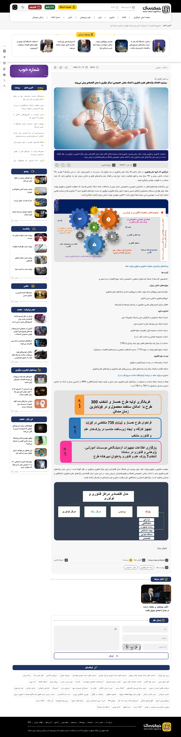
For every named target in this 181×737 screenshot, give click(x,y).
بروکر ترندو (54, 681)
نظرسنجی (64, 722)
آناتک (164, 67)
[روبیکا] (4, 75)
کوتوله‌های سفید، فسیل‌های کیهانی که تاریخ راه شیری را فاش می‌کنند (22, 428)
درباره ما (109, 722)
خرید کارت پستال (150, 694)
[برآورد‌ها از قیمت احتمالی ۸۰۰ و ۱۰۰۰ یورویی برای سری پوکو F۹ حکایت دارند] (41, 464)
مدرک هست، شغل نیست (23, 200)
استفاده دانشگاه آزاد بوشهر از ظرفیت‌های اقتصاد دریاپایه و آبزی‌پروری (27, 44)
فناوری (158, 67)
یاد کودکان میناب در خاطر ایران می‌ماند (23, 179)
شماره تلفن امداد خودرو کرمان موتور (142, 675)
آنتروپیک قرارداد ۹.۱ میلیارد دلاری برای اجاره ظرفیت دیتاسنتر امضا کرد (135, 25)
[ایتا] (4, 69)
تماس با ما (99, 722)
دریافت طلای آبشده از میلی (159, 688)
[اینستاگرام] (4, 51)
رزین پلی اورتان (163, 675)
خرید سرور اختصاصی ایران (95, 700)
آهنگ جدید (120, 688)
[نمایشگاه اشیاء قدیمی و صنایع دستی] (41, 294)
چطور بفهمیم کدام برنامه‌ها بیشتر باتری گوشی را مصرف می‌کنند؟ (22, 441)
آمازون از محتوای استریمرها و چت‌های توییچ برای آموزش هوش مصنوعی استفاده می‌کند (22, 331)
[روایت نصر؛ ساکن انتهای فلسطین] (41, 260)
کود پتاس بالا (38, 675)
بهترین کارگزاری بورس (80, 694)
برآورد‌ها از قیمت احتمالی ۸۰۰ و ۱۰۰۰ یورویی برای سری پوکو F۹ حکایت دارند (22, 464)
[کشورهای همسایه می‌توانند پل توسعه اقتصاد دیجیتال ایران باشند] (41, 379)
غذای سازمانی (164, 694)
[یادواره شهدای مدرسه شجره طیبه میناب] (41, 214)
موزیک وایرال (64, 675)
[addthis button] (113, 165)
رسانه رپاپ (27, 675)
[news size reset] (63, 165)
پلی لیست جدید (66, 681)
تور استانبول (18, 688)
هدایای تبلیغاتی (43, 688)
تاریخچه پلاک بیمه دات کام (128, 700)
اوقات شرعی (38, 722)
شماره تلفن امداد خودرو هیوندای (84, 675)
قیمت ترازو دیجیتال (113, 681)
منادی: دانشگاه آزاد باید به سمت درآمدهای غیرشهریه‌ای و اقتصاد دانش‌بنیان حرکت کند (139, 45)
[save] (60, 67)
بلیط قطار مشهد (77, 700)
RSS (29, 722)
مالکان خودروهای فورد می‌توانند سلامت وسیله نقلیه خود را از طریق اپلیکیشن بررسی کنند (22, 355)
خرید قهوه (126, 706)
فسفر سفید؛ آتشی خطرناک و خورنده (22, 191)
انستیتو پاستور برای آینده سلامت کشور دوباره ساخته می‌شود (65, 44)
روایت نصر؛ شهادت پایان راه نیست (22, 237)
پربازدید (40, 87)
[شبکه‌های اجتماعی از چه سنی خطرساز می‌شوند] (41, 343)
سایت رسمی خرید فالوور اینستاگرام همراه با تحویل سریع (34, 694)
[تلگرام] (4, 57)
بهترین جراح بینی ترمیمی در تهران (157, 706)
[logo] (156, 9)
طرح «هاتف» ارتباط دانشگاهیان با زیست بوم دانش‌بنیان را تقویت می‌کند (28, 107)
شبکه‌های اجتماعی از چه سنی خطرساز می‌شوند (21, 342)
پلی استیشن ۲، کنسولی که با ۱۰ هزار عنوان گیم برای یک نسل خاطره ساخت (22, 392)
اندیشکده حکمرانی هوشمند (93, 681)
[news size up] (57, 165)
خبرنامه (90, 722)
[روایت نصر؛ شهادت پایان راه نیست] (41, 237)
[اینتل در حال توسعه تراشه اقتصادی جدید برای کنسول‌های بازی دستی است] (41, 318)
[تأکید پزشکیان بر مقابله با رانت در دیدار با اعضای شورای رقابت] (156, 594)
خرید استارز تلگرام (105, 688)
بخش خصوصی (130, 567)
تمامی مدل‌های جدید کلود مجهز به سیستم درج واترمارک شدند (23, 404)
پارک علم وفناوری (146, 567)
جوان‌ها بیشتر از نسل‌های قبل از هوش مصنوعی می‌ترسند (28, 153)
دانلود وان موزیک (103, 706)
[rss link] (4, 86)
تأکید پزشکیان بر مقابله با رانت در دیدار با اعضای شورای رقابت (156, 608)
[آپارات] (4, 63)
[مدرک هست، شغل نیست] (41, 202)
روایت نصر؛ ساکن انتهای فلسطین (23, 259)
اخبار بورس (116, 706)
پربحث (17, 87)
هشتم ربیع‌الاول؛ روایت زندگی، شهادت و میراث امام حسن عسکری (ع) (102, 44)
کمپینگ (55, 688)
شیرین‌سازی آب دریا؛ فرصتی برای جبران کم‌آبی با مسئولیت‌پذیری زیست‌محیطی (28, 134)
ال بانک (50, 700)
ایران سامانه (32, 730)
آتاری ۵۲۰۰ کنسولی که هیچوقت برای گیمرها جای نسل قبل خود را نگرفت (28, 162)
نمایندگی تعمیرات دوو (80, 688)
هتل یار (93, 688)
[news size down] (69, 165)
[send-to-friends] (66, 67)
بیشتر (16, 220)
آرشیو (56, 722)
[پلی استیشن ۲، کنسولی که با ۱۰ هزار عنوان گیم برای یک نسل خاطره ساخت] (41, 391)
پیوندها (82, 722)
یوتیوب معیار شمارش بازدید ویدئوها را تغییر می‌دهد (28, 125)
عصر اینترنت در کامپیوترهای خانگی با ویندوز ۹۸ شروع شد (28, 116)
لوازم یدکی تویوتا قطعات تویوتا (129, 694)
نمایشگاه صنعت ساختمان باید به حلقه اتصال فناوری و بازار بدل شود (28, 98)
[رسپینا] (29, 71)
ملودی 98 (111, 700)
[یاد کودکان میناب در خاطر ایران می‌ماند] (41, 180)
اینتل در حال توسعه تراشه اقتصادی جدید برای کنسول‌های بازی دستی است (22, 319)
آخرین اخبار (28, 87)
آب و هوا (49, 722)
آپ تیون (32, 681)
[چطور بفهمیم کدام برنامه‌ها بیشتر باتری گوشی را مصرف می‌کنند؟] (41, 440)
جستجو (74, 722)
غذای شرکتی (30, 688)
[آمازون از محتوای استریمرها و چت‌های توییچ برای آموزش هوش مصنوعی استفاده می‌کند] (41, 331)
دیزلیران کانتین (51, 675)
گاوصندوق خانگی (147, 700)
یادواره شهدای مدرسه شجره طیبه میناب (22, 213)
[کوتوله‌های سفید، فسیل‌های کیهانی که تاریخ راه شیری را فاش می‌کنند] (41, 428)
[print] (55, 67)
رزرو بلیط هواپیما (62, 700)
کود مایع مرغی (163, 681)
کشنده (77, 681)
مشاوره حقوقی (111, 694)
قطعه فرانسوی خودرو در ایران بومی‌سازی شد (28, 144)
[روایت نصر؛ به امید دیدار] (41, 271)
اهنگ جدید (137, 706)
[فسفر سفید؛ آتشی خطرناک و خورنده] (41, 191)
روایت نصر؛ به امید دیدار (23, 269)
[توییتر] (4, 80)
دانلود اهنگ (42, 681)
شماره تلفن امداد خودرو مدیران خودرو (112, 675)
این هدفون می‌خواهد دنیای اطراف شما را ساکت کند (22, 452)
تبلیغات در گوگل (97, 694)
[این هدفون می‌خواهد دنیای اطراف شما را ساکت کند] (41, 452)
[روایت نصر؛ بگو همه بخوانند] (41, 248)
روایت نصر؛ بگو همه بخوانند (22, 246)
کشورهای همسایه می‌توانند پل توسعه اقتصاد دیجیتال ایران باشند (22, 379)
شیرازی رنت (65, 688)
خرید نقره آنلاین (149, 681)
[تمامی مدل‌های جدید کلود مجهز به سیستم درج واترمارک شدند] (41, 403)
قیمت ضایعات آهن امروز (132, 681)
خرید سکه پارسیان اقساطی (136, 688)
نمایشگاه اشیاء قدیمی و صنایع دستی (24, 294)
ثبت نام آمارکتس (64, 694)
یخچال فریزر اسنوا (162, 700)
